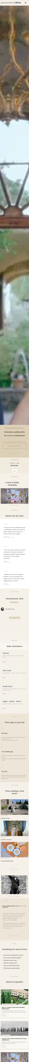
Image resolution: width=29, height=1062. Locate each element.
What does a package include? (10, 962)
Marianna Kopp (6, 536)
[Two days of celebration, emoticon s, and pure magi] (3, 614)
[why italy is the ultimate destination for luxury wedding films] (14, 1028)
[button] (25, 3)
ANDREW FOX (6, 561)
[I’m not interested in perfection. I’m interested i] (25, 614)
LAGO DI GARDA (6, 584)
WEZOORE (14, 465)
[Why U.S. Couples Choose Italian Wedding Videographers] (14, 997)
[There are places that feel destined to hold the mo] (18, 614)
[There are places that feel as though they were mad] (11, 614)
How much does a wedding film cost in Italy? (13, 955)
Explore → (4, 661)
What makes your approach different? (12, 968)
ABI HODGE (5, 583)
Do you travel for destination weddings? (12, 957)
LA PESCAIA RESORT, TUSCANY (9, 537)
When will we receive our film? (10, 960)
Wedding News (6, 1035)
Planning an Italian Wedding (9, 1004)
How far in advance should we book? (12, 965)
